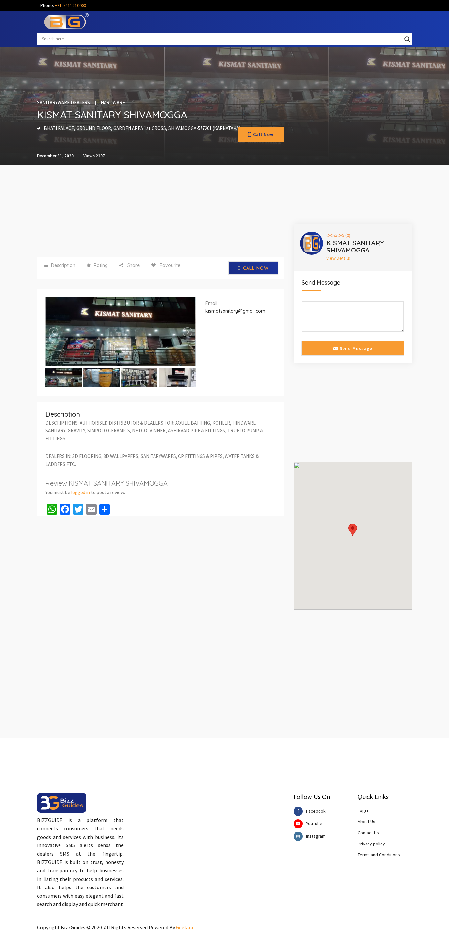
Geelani (184, 927)
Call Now (263, 134)
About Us (366, 821)
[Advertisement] (160, 211)
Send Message (355, 348)
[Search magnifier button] (407, 39)
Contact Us (368, 833)
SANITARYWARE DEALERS (63, 103)
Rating (101, 265)
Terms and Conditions (379, 855)
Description (63, 265)
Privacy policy (371, 844)
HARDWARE (113, 103)
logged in (80, 492)
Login (363, 810)
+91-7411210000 (70, 5)
